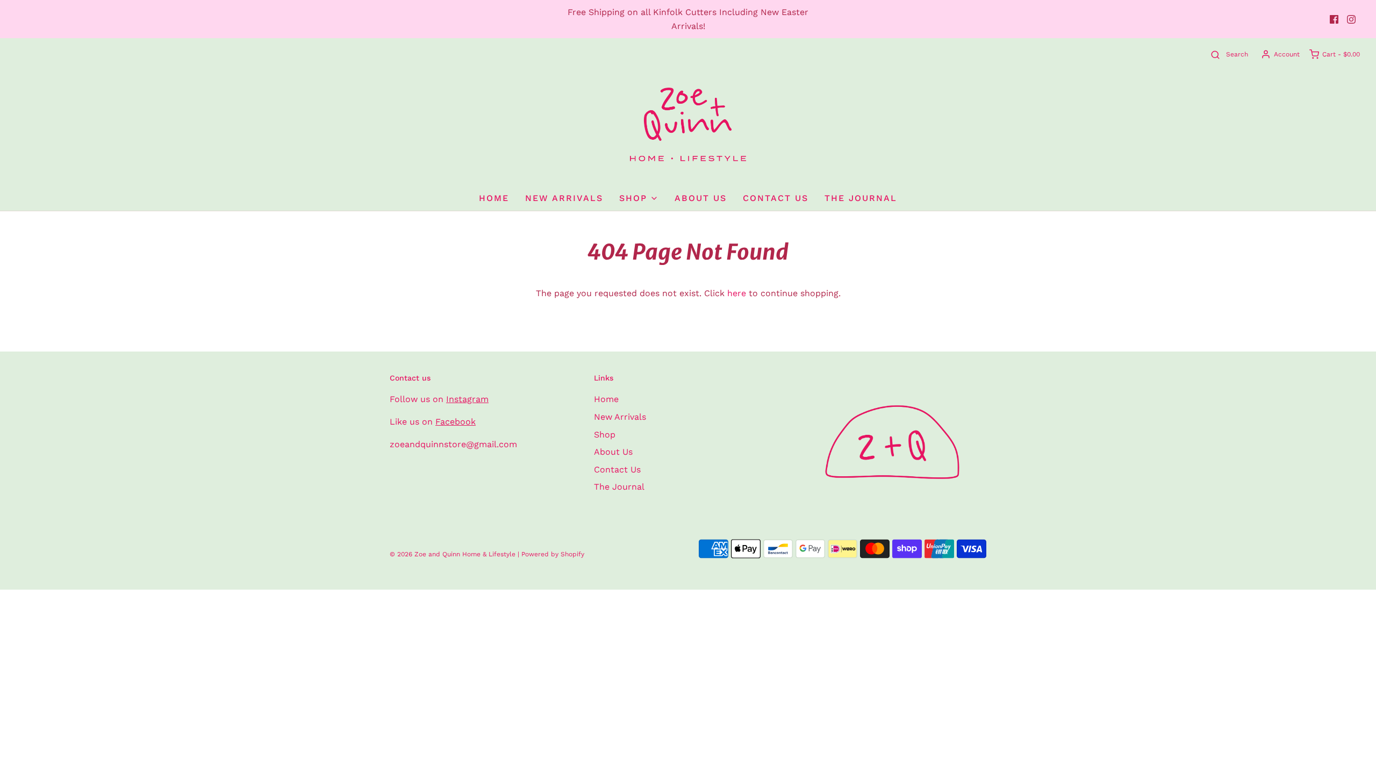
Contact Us (775, 198)
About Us (701, 198)
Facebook (455, 422)
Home (494, 198)
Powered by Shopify (552, 554)
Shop (604, 434)
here (736, 293)
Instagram (467, 399)
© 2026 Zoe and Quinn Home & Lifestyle (452, 554)
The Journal (861, 198)
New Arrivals (564, 198)
